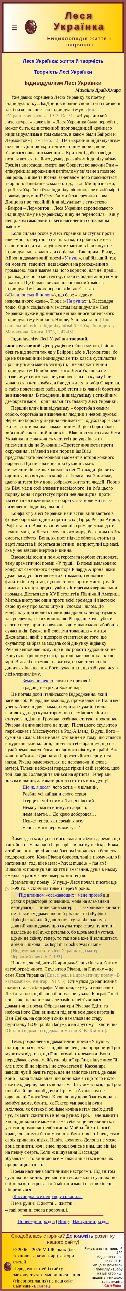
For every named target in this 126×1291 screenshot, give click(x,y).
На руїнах (76, 301)
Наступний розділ (91, 1221)
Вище (63, 1221)
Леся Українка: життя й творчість (63, 61)
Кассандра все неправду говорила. (48, 1196)
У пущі (71, 258)
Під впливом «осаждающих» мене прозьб (60, 895)
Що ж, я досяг (36, 787)
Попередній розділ (36, 1221)
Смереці (44, 1286)
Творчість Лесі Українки (63, 72)
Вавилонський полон (30, 294)
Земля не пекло (38, 680)
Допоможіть (79, 1236)
